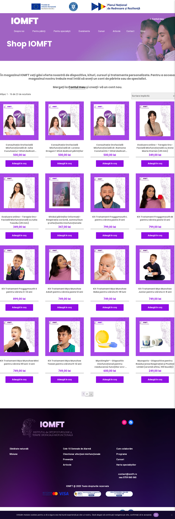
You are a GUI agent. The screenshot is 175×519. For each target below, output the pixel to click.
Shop (142, 31)
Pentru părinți (38, 31)
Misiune (14, 454)
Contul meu (157, 19)
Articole (116, 31)
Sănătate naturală (19, 448)
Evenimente (84, 31)
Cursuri (101, 31)
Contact (130, 31)
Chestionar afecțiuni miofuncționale (81, 454)
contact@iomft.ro (127, 474)
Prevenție (68, 459)
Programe (121, 454)
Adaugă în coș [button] (19, 163)
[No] (171, 515)
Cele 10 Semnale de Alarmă (77, 448)
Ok (156, 515)
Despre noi (19, 31)
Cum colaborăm (124, 448)
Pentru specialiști (62, 31)
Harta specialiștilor (126, 464)
